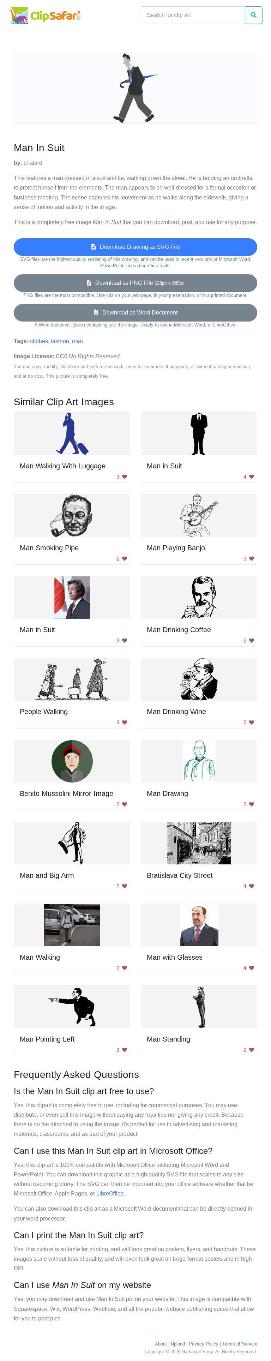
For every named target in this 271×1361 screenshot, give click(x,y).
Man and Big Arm (47, 875)
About (161, 1344)
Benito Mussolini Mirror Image (66, 793)
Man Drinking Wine (176, 711)
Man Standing (168, 1039)
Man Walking (40, 957)
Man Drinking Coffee (179, 630)
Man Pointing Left (47, 1039)
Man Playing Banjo (176, 548)
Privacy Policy (203, 1344)
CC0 (61, 356)
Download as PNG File (138, 283)
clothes (39, 341)
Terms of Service (239, 1344)
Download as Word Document (137, 313)
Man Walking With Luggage (63, 466)
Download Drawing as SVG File (138, 247)
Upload (178, 1344)
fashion (60, 341)
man (77, 341)
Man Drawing (167, 793)
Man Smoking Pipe (49, 548)
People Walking (44, 711)
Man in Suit (164, 466)
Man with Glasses (175, 957)
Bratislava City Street (180, 875)
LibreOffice (110, 1194)
